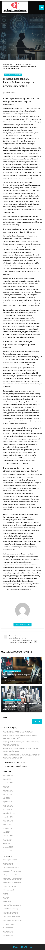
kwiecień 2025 (8, 836)
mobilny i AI (7, 901)
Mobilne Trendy (9, 890)
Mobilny (6, 897)
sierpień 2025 (8, 820)
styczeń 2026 (8, 802)
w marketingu (8, 931)
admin (8, 92)
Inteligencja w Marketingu (12, 879)
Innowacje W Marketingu (12, 871)
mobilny (6, 894)
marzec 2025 (7, 839)
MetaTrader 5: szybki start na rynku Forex (18, 731)
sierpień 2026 (8, 775)
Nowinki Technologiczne (12, 905)
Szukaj (5, 717)
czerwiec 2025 (8, 828)
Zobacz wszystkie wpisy (22, 624)
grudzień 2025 (8, 805)
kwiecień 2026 (8, 790)
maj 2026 (6, 787)
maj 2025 (6, 832)
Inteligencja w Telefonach (12, 882)
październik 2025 (9, 813)
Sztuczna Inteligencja (10, 912)
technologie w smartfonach (12, 920)
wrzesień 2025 (8, 817)
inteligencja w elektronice (12, 875)
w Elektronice (8, 928)
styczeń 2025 (8, 847)
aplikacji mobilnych (10, 860)
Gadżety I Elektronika (11, 867)
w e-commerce (8, 924)
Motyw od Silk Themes (22, 947)
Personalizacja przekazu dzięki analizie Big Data (20, 675)
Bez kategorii (8, 863)
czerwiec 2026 (8, 783)
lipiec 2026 (7, 779)
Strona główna (8, 64)
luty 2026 (6, 798)
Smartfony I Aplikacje (10, 909)
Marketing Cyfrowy (10, 886)
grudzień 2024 (8, 851)
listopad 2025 (8, 809)
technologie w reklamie (23, 64)
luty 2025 (6, 843)
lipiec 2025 (7, 824)
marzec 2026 (7, 794)
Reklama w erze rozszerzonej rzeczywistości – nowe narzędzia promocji (21, 704)
